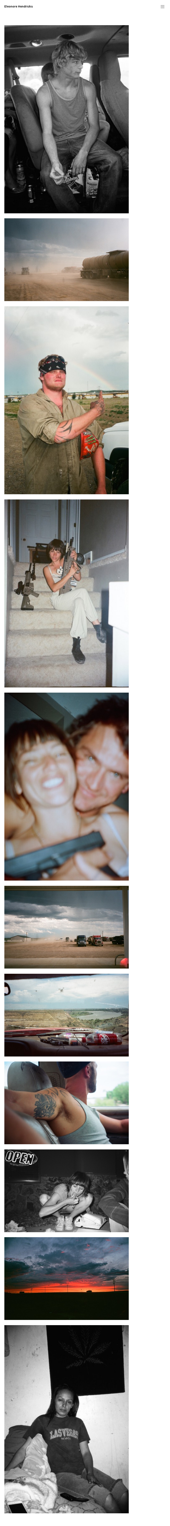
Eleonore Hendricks (18, 6)
